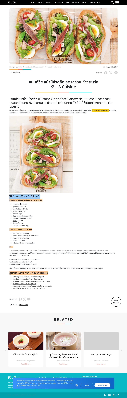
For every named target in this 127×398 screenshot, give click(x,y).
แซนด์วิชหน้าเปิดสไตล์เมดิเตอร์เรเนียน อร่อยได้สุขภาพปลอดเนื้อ (32, 286)
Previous (5, 349)
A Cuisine (16, 72)
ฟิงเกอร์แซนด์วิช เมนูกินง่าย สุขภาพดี (24, 284)
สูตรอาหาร (19, 67)
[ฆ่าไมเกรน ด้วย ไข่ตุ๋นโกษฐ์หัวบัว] (25, 349)
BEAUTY (49, 2)
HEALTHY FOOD (72, 2)
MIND (40, 2)
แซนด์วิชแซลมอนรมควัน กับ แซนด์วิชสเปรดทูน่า (28, 279)
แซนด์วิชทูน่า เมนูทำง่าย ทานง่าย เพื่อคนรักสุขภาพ (28, 277)
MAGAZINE (95, 2)
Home (11, 67)
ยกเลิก (87, 385)
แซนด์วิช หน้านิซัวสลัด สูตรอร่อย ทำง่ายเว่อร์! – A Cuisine (43, 67)
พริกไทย (21, 243)
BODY (33, 2)
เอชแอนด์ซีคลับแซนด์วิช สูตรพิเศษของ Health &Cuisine (31, 281)
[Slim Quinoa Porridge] (101, 349)
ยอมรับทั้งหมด (102, 385)
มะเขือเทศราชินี (17, 211)
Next (121, 349)
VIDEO (85, 2)
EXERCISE (59, 2)
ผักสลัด (15, 221)
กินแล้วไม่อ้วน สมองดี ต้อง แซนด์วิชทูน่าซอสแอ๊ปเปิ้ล (29, 288)
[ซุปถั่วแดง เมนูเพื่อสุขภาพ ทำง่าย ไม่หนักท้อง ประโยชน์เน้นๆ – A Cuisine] (63, 349)
